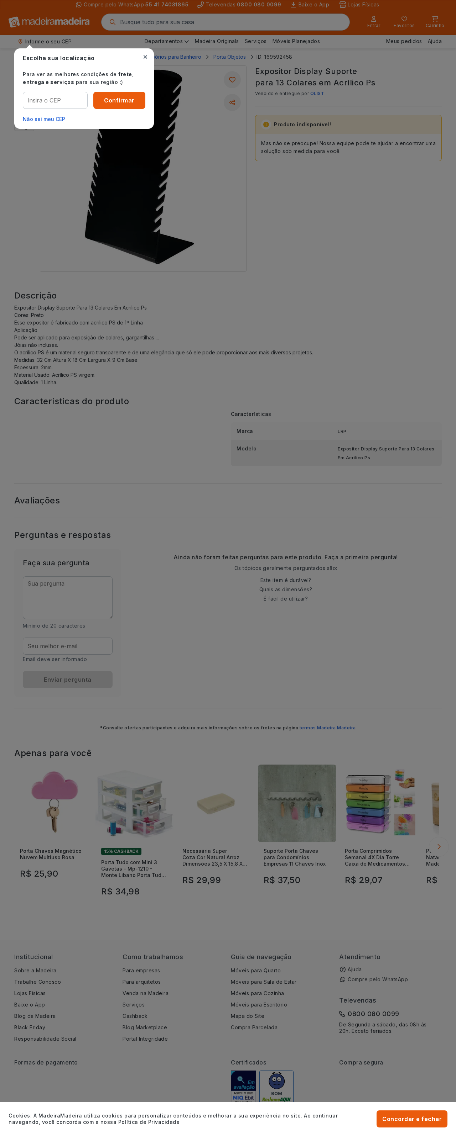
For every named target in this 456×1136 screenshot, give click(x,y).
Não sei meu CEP (44, 119)
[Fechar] (145, 57)
